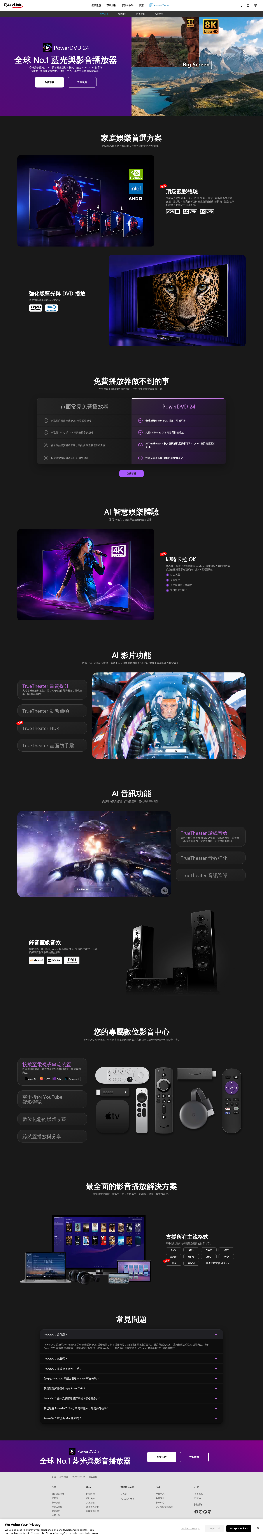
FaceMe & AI (161, 5)
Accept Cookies (239, 1528)
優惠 (141, 5)
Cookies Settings (190, 1528)
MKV (191, 1249)
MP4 (173, 1249)
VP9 (226, 1256)
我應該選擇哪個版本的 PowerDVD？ (65, 1388)
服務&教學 (127, 5)
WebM (173, 1256)
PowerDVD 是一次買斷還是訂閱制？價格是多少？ (72, 1398)
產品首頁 (104, 13)
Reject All (215, 1528)
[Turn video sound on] (164, 890)
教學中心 (140, 13)
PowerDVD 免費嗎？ (55, 1358)
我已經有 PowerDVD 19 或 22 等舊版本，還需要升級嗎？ (76, 1408)
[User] (248, 5)
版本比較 (122, 13)
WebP (191, 1263)
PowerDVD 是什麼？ (55, 1334)
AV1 (171, 1263)
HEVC (191, 1256)
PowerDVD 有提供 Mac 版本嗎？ (63, 1418)
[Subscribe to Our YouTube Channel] (201, 1512)
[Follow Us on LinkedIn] (205, 1512)
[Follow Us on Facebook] (196, 1512)
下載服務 (111, 5)
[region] (131, 1528)
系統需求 (159, 13)
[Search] (240, 5)
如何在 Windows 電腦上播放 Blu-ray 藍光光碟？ (71, 1378)
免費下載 (49, 82)
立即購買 (82, 82)
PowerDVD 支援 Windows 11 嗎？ (63, 1368)
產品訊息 (96, 5)
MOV (209, 1249)
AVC (208, 1256)
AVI (226, 1249)
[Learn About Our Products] (209, 1512)
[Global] (255, 5)
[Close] (258, 1528)
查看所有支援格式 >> (217, 1263)
